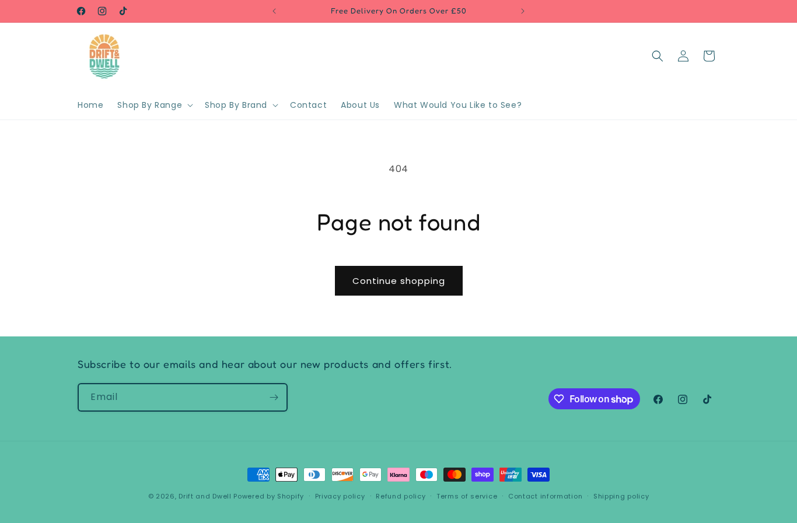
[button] (154, 105)
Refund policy (400, 496)
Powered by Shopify (268, 496)
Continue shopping (398, 281)
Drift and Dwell (205, 496)
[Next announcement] (523, 11)
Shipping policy (621, 496)
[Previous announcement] (274, 11)
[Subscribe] (273, 397)
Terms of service (466, 496)
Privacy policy (340, 496)
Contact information (545, 496)
